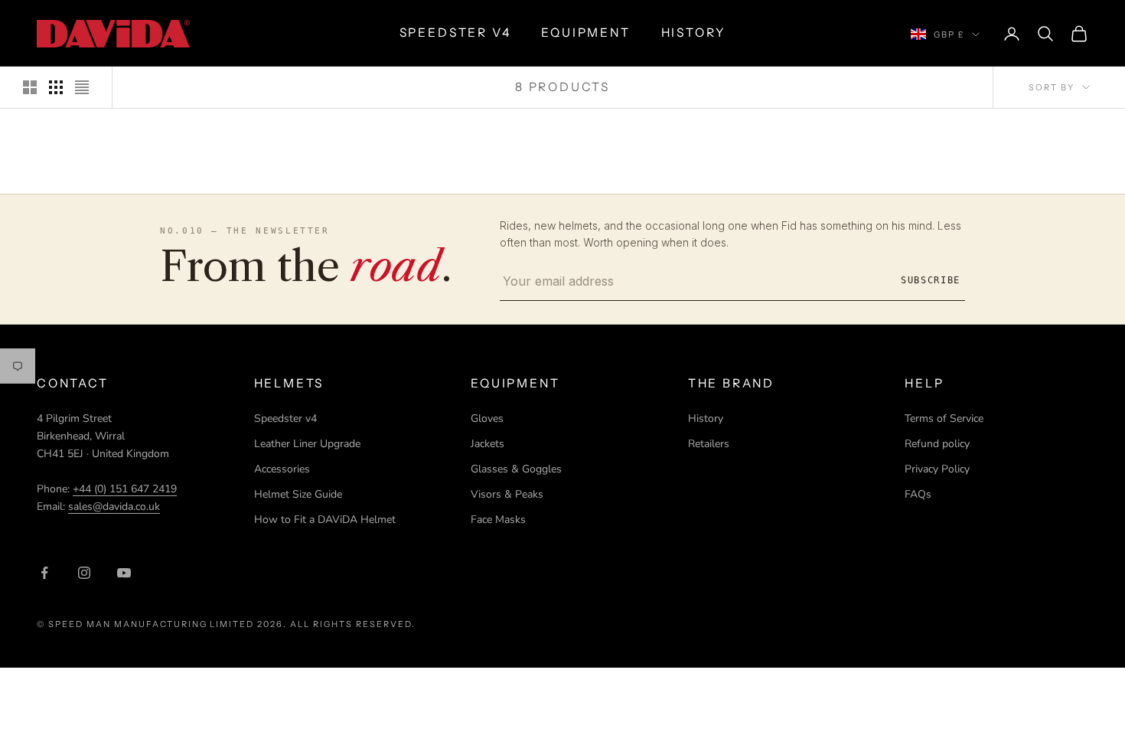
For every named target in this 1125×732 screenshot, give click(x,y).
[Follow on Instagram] (84, 572)
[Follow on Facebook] (44, 572)
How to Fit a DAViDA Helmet (325, 519)
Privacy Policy (937, 469)
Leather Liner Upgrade (307, 443)
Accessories (282, 469)
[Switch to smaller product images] (56, 87)
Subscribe (930, 280)
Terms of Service (944, 418)
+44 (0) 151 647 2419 (125, 489)
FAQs (918, 494)
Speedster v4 (285, 418)
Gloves (487, 418)
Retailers (708, 443)
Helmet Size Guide (298, 494)
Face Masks (498, 519)
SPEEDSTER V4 (455, 32)
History (705, 418)
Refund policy (937, 443)
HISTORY (693, 32)
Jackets (487, 443)
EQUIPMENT (585, 32)
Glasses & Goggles (516, 469)
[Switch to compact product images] (82, 87)
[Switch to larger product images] (30, 87)
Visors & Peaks (507, 494)
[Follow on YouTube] (124, 572)
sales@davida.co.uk (114, 506)
